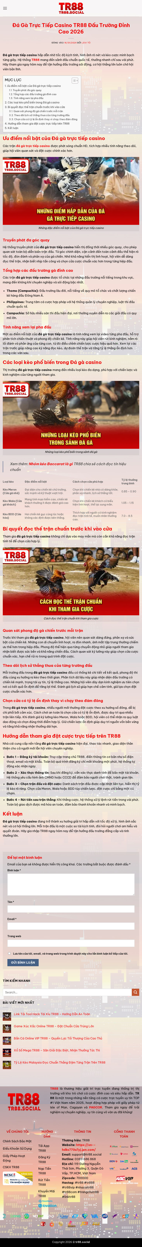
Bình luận (14, 870)
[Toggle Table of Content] (73, 80)
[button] (5, 8)
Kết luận (13, 128)
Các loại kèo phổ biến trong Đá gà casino (34, 102)
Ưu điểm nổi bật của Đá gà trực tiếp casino (34, 86)
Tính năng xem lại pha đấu (28, 98)
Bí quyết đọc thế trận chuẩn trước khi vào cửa (36, 107)
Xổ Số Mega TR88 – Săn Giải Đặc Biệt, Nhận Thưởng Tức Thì (57, 1050)
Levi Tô (86, 42)
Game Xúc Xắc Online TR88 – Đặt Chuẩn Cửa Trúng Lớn (54, 1026)
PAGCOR (95, 1107)
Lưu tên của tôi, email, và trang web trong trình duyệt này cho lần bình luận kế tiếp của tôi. (70, 953)
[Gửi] (135, 992)
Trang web (14, 936)
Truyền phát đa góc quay (27, 90)
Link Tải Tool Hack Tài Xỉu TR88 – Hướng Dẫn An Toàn (52, 1014)
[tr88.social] (71, 8)
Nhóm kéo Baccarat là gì (51, 464)
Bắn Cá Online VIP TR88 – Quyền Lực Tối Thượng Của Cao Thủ (58, 1038)
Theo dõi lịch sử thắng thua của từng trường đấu (42, 115)
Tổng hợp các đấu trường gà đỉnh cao (34, 94)
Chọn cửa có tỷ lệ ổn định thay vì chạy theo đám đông (45, 119)
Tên (10, 902)
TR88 (54, 1088)
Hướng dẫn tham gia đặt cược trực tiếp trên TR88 (39, 123)
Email (11, 919)
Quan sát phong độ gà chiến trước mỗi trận (38, 111)
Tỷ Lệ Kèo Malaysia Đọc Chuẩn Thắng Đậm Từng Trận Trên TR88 (59, 1062)
